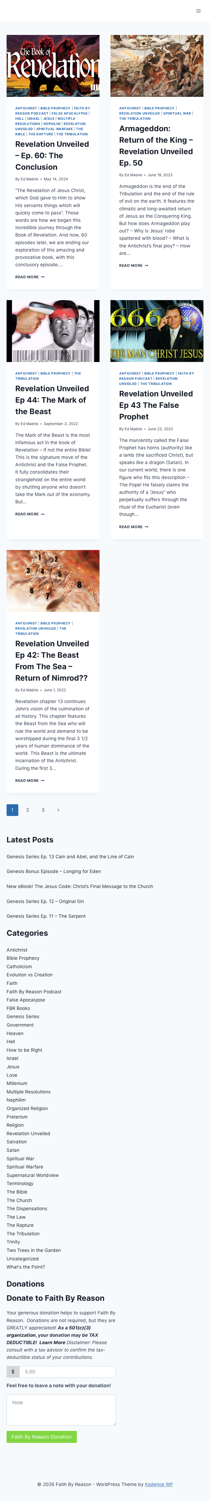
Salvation (17, 1141)
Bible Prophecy (55, 108)
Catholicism (19, 966)
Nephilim (51, 124)
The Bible (17, 1192)
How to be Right (24, 1050)
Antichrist (26, 108)
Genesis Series (23, 1016)
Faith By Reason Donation (41, 1437)
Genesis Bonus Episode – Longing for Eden (54, 871)
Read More (30, 277)
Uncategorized (23, 1258)
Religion (15, 1125)
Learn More (52, 1342)
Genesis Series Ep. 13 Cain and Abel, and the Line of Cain (70, 856)
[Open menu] (198, 11)
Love (12, 1075)
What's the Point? (26, 1267)
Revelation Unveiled (139, 113)
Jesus (49, 118)
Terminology (20, 1183)
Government (20, 1025)
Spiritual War (177, 113)
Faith (12, 983)
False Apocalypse (70, 113)
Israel (33, 118)
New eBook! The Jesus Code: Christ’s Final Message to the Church (80, 886)
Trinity (13, 1242)
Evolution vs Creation (30, 974)
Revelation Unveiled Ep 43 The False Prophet (156, 405)
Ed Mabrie (29, 179)
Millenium (17, 1083)
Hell (19, 118)
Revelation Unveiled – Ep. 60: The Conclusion (52, 155)
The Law (16, 1217)
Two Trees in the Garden (34, 1250)
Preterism (17, 1117)
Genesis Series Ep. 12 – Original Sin (45, 901)
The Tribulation (72, 134)
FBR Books (18, 1008)
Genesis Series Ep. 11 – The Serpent (46, 916)
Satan (13, 1150)
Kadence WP (159, 1484)
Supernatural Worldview (33, 1175)
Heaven (15, 1033)
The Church (19, 1200)
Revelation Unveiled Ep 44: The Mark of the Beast (52, 400)
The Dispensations (27, 1208)
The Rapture (40, 134)
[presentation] (53, 66)
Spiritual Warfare (54, 129)
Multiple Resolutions (29, 1092)
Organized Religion (27, 1108)
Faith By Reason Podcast (34, 991)
